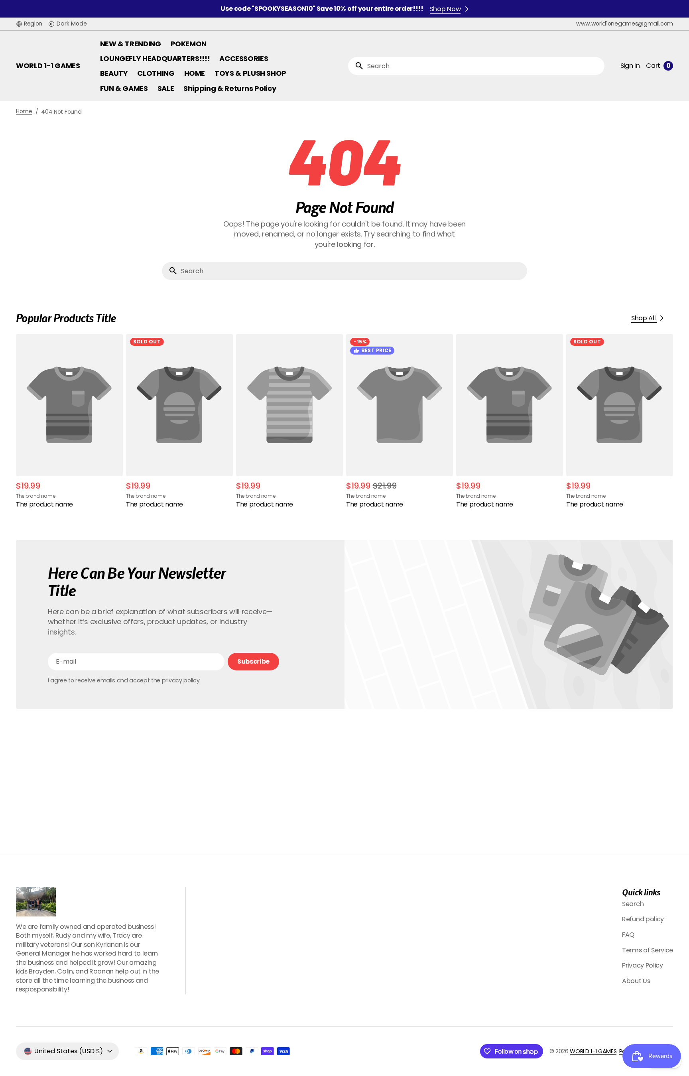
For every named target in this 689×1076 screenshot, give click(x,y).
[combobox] (484, 66)
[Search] (356, 66)
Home (24, 111)
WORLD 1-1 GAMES (593, 1051)
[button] (29, 24)
